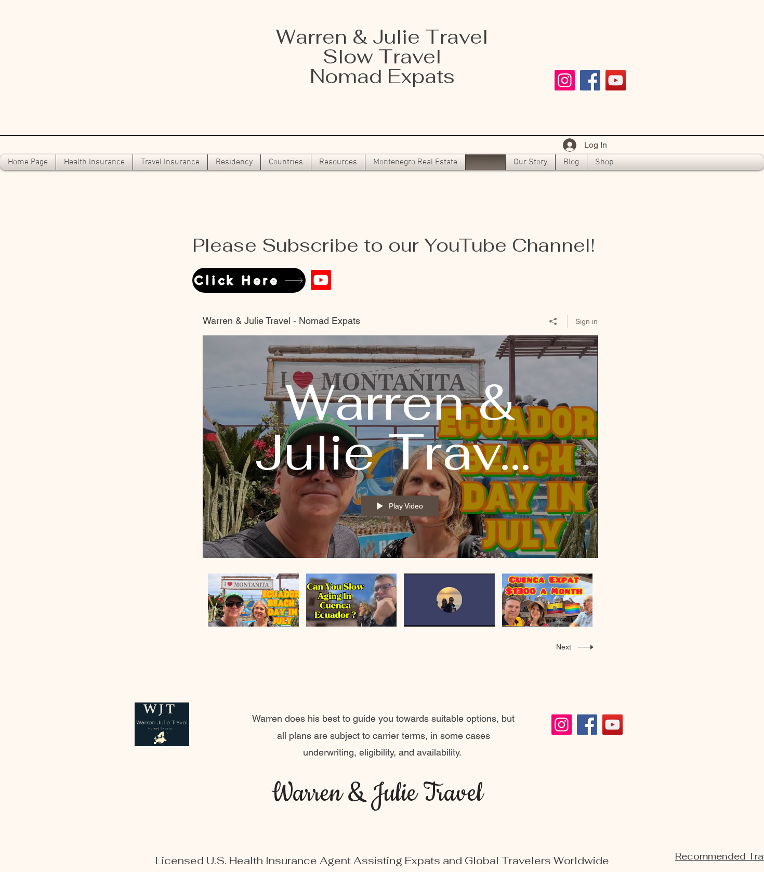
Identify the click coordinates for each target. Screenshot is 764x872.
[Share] (553, 321)
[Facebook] (590, 80)
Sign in (586, 321)
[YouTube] (615, 80)
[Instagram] (565, 80)
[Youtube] (321, 280)
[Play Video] (253, 600)
